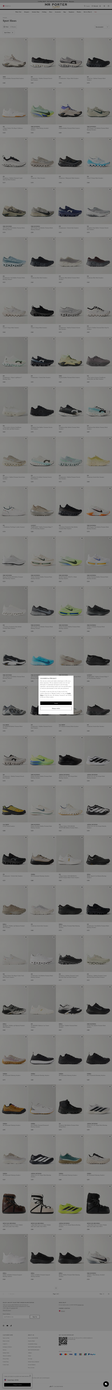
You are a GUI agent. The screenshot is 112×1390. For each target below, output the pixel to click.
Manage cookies (56, 708)
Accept (56, 703)
